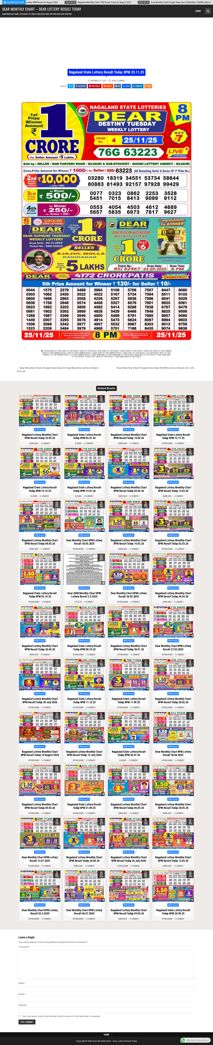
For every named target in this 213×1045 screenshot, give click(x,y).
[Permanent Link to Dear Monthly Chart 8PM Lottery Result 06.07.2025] (84, 886)
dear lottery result (70, 350)
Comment (24, 946)
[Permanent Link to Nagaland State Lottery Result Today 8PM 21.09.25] (84, 780)
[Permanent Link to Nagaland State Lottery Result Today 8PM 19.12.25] (40, 463)
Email (22, 994)
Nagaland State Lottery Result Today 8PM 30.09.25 (173, 912)
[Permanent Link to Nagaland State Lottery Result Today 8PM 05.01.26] (84, 410)
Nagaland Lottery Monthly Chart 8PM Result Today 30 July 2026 (40, 700)
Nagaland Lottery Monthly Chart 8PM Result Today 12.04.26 (173, 859)
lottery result (139, 352)
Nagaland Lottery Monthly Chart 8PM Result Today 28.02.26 (173, 700)
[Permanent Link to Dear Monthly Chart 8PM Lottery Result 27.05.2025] (173, 622)
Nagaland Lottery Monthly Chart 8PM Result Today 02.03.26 (173, 542)
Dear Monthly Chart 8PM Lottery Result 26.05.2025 (129, 595)
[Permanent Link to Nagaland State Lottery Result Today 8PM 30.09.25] (173, 886)
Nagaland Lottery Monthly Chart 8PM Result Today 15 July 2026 (84, 753)
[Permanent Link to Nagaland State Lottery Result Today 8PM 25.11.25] (106, 218)
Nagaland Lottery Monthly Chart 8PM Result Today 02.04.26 (129, 489)
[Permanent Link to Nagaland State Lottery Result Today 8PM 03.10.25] (40, 569)
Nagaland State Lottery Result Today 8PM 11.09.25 (129, 700)
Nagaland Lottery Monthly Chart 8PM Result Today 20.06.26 (84, 859)
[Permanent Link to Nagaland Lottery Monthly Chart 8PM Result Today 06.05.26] (128, 780)
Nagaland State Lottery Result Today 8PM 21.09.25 (84, 806)
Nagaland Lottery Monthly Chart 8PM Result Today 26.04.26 (40, 647)
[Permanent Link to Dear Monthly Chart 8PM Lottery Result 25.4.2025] (40, 886)
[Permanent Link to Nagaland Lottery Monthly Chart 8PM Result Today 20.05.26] (173, 780)
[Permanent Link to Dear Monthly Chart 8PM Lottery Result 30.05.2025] (84, 516)
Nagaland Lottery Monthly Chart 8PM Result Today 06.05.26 (129, 806)
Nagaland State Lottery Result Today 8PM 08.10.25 (84, 647)
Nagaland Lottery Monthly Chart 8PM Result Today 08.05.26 (40, 542)
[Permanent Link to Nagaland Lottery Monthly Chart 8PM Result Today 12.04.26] (173, 833)
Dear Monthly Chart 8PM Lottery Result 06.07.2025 (84, 912)
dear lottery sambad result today (82, 352)
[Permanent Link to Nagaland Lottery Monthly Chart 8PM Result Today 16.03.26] (128, 516)
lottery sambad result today (83, 354)
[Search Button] (208, 11)
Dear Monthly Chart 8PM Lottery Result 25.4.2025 (40, 912)
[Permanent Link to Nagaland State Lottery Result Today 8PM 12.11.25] (173, 410)
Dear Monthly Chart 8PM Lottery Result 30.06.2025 (173, 753)
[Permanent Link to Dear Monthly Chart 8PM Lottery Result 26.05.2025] (128, 569)
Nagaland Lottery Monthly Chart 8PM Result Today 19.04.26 (129, 436)
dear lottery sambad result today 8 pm (115, 352)
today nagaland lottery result (127, 356)
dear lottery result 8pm (90, 350)
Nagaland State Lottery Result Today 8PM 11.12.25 (84, 700)
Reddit (109, 86)
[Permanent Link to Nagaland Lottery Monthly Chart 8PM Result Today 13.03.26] (173, 463)
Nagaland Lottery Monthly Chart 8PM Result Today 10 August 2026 (40, 753)
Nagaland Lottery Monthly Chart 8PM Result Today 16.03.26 (129, 542)
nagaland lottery (104, 354)
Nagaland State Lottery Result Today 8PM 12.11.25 (173, 436)
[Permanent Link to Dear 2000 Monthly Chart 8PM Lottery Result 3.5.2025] (84, 569)
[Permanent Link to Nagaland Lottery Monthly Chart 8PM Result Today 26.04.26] (40, 622)
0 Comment (45, 443)
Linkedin (139, 86)
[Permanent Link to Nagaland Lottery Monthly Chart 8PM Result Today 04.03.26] (40, 780)
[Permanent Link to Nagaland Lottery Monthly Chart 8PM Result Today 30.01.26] (128, 622)
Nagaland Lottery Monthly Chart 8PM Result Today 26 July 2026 (129, 859)
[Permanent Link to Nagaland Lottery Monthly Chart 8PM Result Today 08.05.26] (40, 516)
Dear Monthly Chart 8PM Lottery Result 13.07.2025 (40, 859)
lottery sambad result (60, 354)
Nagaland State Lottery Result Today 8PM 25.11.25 (106, 72)
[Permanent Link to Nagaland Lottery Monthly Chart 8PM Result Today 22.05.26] (40, 410)
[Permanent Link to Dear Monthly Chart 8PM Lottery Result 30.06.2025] (173, 727)
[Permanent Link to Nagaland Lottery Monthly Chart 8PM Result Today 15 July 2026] (84, 727)
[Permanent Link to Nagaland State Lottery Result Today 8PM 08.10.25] (84, 622)
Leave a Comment (118, 81)
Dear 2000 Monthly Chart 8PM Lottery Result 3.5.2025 (84, 595)
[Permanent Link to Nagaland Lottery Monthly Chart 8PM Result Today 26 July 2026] (128, 833)
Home (198, 11)
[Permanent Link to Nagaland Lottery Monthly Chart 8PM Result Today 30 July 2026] (40, 674)
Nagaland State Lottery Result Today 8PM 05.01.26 (84, 436)
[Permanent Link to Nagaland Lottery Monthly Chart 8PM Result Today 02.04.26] (128, 463)
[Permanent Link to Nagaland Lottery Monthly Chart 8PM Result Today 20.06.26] (84, 833)
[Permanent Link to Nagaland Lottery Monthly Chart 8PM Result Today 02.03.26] (173, 516)
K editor (78, 602)
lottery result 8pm (154, 352)
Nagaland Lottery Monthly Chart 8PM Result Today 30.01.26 (129, 647)
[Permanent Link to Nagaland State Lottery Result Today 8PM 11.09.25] (128, 674)
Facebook (82, 86)
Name (22, 983)
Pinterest (96, 86)
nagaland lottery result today (148, 354)
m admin (78, 443)
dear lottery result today (113, 350)
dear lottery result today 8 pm (139, 350)
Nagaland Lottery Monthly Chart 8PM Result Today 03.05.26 (129, 912)
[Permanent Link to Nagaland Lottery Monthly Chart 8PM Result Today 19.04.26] (128, 410)
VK (119, 86)
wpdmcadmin (167, 443)
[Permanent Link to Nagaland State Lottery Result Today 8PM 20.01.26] (128, 727)
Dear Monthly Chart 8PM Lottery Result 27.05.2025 (173, 647)
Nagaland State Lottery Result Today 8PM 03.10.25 (40, 595)
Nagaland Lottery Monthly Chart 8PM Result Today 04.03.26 (40, 806)
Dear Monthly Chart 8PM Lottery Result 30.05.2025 (84, 542)
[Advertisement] (106, 45)
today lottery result (104, 356)
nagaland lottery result (123, 354)
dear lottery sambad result (54, 352)
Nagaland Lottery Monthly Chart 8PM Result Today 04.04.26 (173, 595)
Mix (149, 86)
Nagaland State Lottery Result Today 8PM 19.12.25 (40, 489)
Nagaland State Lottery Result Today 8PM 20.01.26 (129, 753)
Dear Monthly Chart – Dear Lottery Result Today (41, 9)
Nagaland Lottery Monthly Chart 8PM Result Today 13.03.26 (173, 489)
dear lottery (55, 350)
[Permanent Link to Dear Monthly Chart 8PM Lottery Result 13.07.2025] (40, 833)
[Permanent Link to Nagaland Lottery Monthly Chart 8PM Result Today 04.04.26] (173, 569)
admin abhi (33, 443)
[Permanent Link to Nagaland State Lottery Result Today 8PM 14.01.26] (84, 463)
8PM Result (40, 429)
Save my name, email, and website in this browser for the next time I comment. (61, 1016)
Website (22, 1005)
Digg (128, 86)
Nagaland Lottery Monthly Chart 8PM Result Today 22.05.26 (40, 436)
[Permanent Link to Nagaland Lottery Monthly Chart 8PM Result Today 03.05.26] (128, 886)
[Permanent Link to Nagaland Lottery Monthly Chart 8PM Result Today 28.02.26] (173, 674)
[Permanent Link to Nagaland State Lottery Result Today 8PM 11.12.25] (84, 674)
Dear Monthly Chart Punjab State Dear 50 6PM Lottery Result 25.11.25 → (156, 367)
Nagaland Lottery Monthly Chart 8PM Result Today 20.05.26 (173, 806)
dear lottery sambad (162, 350)
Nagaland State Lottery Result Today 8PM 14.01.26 (84, 489)
